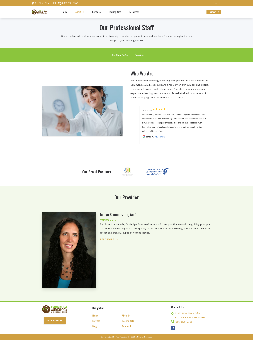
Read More (107, 239)
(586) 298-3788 (69, 3)
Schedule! (54, 320)
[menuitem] (214, 3)
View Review (157, 119)
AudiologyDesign (123, 337)
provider (140, 55)
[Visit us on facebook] (219, 3)
